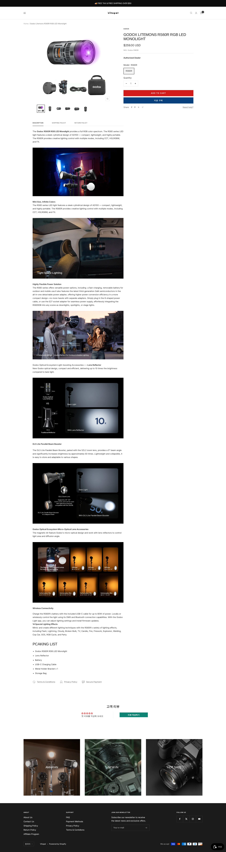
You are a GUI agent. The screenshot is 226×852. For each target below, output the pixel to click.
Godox (126, 29)
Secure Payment (94, 682)
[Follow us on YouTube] (199, 819)
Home (26, 23)
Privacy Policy (70, 682)
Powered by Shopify (57, 844)
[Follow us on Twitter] (186, 819)
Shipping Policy (59, 123)
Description (38, 123)
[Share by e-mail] (142, 107)
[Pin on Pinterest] (134, 107)
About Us (28, 817)
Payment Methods (74, 821)
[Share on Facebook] (131, 107)
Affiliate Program (31, 834)
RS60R (129, 71)
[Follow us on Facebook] (180, 819)
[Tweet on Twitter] (139, 107)
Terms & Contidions (75, 830)
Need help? (188, 107)
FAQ (68, 817)
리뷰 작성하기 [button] (134, 715)
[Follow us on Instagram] (193, 819)
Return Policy (81, 123)
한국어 (27, 844)
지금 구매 (158, 100)
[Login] (196, 13)
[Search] (191, 13)
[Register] (146, 828)
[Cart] (201, 13)
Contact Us (29, 821)
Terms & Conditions (46, 682)
